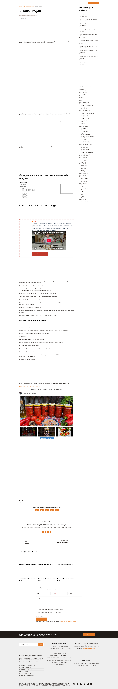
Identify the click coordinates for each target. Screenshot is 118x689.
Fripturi (82, 184)
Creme (84, 139)
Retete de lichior (85, 120)
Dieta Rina (83, 168)
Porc (82, 194)
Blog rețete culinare (24, 671)
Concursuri (81, 89)
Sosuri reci (83, 162)
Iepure (82, 186)
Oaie (82, 189)
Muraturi (83, 116)
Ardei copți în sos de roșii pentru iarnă (89, 29)
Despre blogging (83, 92)
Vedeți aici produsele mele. (40, 254)
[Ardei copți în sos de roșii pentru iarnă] (27, 573)
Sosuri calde (84, 159)
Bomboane (83, 128)
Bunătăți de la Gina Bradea (89, 648)
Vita (82, 197)
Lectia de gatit (82, 94)
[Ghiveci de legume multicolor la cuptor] (46, 559)
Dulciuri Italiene (84, 178)
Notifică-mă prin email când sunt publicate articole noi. (50, 612)
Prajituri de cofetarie (85, 134)
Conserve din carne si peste (87, 113)
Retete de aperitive (83, 103)
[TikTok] (84, 684)
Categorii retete (69, 3)
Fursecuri (83, 129)
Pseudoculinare (82, 95)
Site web (70, 593)
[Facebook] (42, 510)
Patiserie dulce (84, 131)
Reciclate (81, 97)
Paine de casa (84, 146)
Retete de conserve (83, 112)
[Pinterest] (52, 510)
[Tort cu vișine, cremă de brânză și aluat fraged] (65, 559)
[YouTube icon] (50, 532)
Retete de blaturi (86, 142)
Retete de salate (84, 108)
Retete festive (82, 175)
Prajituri (22, 15)
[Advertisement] (46, 30)
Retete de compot (85, 118)
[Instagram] (81, 684)
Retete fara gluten (85, 171)
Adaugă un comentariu (42, 598)
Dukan (82, 170)
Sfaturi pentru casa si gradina (86, 201)
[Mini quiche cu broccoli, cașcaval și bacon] (46, 573)
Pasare (82, 191)
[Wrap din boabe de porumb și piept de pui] (65, 573)
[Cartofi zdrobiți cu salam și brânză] (27, 559)
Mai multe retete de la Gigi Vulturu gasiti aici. (29, 386)
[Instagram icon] (45, 532)
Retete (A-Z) (54, 3)
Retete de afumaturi (84, 102)
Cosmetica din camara (84, 90)
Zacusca (83, 123)
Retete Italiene (82, 176)
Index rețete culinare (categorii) (27, 665)
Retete (26, 15)
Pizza (82, 180)
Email (54, 593)
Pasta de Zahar (85, 141)
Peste (82, 193)
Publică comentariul (41, 619)
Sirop (82, 121)
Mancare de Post (85, 188)
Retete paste (84, 181)
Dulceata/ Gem (84, 115)
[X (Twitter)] (47, 510)
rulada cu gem (37, 121)
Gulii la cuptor (83, 62)
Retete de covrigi (85, 149)
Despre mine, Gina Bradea (25, 667)
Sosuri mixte (84, 160)
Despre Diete (84, 165)
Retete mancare (83, 183)
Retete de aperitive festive (87, 105)
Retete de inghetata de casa (87, 136)
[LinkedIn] (57, 510)
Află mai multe (90, 635)
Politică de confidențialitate (26, 675)
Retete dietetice (83, 163)
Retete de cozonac (85, 150)
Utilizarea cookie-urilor (25, 673)
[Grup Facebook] (78, 684)
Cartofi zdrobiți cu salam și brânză (27, 564)
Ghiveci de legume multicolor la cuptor (89, 19)
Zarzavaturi (83, 125)
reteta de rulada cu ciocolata (41, 146)
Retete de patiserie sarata (87, 154)
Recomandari (82, 99)
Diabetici (83, 167)
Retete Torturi (84, 137)
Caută (41, 644)
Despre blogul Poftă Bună (25, 669)
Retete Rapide (82, 199)
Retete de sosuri (83, 157)
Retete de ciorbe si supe (85, 110)
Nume (38, 593)
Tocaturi (83, 196)
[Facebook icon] (43, 532)
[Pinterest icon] (48, 532)
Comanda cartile (92, 3)
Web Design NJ (63, 686)
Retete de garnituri (85, 107)
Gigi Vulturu (23, 502)
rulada (29, 502)
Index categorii (61, 3)
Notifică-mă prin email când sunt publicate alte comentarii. (50, 609)
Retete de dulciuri (33, 15)
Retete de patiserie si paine (85, 144)
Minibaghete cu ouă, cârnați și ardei (88, 46)
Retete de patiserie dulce (87, 152)
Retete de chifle (84, 147)
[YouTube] (88, 684)
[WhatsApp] (37, 510)
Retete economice (83, 173)
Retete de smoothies (84, 155)
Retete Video (78, 3)
